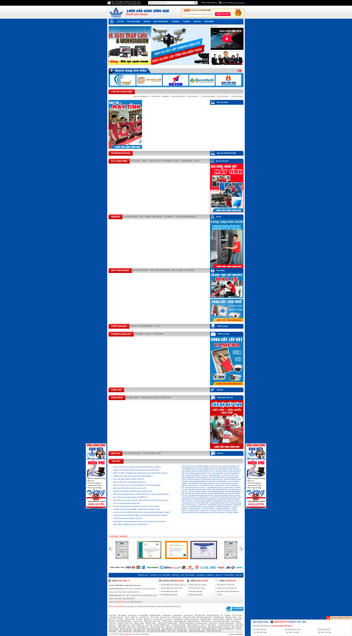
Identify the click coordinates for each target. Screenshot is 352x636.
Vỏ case (138, 619)
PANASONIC (158, 334)
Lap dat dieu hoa (214, 487)
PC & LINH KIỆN (133, 22)
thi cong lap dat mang (197, 491)
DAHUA (148, 334)
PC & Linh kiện (119, 161)
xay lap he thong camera (224, 495)
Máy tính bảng (199, 615)
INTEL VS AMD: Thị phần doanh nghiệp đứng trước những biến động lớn (140, 473)
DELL (177, 161)
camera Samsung (222, 509)
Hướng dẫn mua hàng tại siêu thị (173, 585)
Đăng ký (214, 3)
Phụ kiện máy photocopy (196, 627)
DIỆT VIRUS (166, 398)
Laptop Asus (177, 615)
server (127, 617)
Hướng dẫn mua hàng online (171, 588)
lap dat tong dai (203, 497)
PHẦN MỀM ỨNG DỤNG (150, 398)
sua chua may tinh (215, 474)
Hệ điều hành (181, 631)
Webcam (228, 619)
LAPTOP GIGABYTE (140, 96)
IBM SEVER (157, 217)
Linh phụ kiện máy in (225, 625)
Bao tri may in (218, 479)
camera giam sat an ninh (219, 503)
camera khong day (215, 505)
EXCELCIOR (154, 161)
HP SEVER (168, 217)
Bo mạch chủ (164, 617)
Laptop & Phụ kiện (121, 92)
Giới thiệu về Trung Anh (225, 585)
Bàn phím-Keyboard (204, 617)
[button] (200, 62)
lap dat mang (190, 489)
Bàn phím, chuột (188, 617)
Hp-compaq (121, 615)
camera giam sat (219, 501)
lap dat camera (201, 493)
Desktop (227, 615)
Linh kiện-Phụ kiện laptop (155, 631)
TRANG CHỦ (143, 575)
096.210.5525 (293, 632)
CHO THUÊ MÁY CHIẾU (152, 453)
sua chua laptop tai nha (205, 470)
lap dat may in (194, 485)
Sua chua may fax (193, 476)
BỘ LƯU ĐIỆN (177, 270)
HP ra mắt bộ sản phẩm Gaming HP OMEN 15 (130, 497)
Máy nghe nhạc (138, 631)
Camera (189, 501)
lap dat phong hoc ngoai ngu (205, 499)
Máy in (203, 625)
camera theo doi (202, 503)
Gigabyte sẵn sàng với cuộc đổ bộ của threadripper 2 (133, 476)
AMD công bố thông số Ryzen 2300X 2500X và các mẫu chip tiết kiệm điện (141, 494)
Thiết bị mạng (166, 621)
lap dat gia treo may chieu (195, 487)
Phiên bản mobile (195, 595)
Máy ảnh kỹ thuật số (209, 629)
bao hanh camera (188, 513)
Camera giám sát (123, 625)
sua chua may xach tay (223, 470)
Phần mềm (117, 398)
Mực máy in (211, 625)
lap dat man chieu (222, 485)
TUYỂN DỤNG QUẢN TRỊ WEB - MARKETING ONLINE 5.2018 (136, 509)
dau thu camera (218, 513)
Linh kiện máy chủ (115, 617)
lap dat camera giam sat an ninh (201, 495)
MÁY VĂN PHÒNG (161, 22)
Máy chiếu (121, 627)
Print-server (212, 623)
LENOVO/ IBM (187, 161)
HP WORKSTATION (120, 153)
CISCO (157, 326)
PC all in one (236, 615)
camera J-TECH (217, 511)
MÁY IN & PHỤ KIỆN (140, 270)
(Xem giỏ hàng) (239, 3)
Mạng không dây (179, 621)
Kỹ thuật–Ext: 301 (324, 629)
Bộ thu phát (205, 621)
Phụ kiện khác (205, 619)
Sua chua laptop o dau (204, 468)
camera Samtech (195, 507)
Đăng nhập (205, 3)
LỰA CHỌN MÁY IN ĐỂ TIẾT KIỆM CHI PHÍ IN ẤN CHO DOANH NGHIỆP (140, 515)
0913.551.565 (326, 632)
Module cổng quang (226, 623)
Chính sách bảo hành (197, 588)
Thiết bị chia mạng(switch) (166, 623)
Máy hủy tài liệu (125, 629)
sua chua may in (205, 472)
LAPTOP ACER (223, 96)
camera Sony (193, 511)
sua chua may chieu (219, 472)
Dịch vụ (115, 453)
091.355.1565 (261, 632)
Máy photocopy (179, 627)
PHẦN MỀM (208, 22)
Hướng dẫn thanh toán (169, 591)
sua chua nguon (202, 478)
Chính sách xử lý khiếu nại (227, 588)
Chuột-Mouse (218, 617)
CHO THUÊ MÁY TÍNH (131, 453)
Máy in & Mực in (192, 625)
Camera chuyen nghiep (202, 501)
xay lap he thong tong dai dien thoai (223, 497)
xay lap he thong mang (215, 491)
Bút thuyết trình (142, 627)
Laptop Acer (166, 615)
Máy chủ (134, 617)
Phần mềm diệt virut (213, 631)
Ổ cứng (119, 619)
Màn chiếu (130, 627)
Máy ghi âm (127, 631)
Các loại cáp (136, 621)
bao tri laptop (206, 479)
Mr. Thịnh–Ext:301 (260, 629)
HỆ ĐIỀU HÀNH (132, 398)
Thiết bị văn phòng (178, 625)
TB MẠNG (175, 22)
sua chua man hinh (216, 478)
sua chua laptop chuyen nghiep (227, 468)
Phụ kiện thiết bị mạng (161, 625)
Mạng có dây (138, 623)
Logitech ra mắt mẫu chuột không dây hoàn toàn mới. (133, 491)
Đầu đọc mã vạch (180, 629)
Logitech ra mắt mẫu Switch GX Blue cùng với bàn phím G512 (136, 470)
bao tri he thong (230, 479)
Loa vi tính (167, 619)
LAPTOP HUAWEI (208, 96)
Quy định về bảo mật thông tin (228, 591)
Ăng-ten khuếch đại (125, 623)
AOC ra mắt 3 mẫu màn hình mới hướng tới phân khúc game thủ (137, 467)
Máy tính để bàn (212, 615)
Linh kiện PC (143, 617)
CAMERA (186, 22)
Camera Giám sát (121, 334)
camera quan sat (188, 503)
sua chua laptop (229, 466)
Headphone (178, 619)
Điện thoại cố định (153, 629)
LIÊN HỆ (239, 575)
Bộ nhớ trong (176, 617)
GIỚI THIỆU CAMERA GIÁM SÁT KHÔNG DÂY (130, 524)
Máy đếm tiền (166, 629)
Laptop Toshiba (154, 615)
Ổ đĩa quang (128, 619)
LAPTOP (120, 22)
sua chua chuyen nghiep (199, 466)
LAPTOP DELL (193, 96)
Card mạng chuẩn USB (220, 621)
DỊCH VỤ (197, 22)
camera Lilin (205, 511)
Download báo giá (196, 591)
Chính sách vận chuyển (197, 585)
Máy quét (169, 627)
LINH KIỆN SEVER (130, 217)
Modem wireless (193, 621)
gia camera (227, 505)
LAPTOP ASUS (237, 96)
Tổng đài (116, 390)
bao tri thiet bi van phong (198, 483)
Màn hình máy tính (191, 619)
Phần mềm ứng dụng (196, 631)
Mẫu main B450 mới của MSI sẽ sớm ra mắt (129, 488)
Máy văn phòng (120, 270)
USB (119, 631)
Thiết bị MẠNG (119, 326)
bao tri (184, 479)
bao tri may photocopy (218, 481)
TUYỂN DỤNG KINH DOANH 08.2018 (127, 518)
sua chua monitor (231, 478)
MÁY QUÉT (189, 270)
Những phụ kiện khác (151, 621)
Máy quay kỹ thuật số (225, 629)
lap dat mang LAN (220, 489)
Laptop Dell (132, 615)
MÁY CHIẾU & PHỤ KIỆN (160, 270)
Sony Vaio (112, 615)
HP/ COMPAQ (167, 161)
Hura (239, 634)
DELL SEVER (145, 217)
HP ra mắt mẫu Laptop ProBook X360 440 (128, 479)
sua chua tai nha (188, 470)
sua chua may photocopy (210, 476)
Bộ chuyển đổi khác (123, 621)
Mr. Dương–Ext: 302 (292, 629)
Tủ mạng (148, 625)
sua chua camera (231, 511)
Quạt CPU (146, 619)
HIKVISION (138, 334)
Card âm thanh (218, 619)
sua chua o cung (228, 476)
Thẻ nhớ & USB (193, 629)
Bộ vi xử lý (154, 617)
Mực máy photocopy (215, 627)
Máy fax (226, 627)
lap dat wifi (190, 493)
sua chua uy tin (216, 466)
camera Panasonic (223, 507)
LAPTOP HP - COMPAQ (160, 96)
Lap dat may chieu (207, 485)
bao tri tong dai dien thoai (199, 481)
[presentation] (107, 44)
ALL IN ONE (135, 161)
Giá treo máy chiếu (156, 627)
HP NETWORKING (145, 326)
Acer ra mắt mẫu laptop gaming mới (126, 503)
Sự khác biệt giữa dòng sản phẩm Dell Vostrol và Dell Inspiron (136, 506)
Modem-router (150, 623)
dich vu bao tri (214, 483)
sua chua (185, 466)
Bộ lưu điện (113, 629)
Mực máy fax (236, 627)
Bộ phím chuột (230, 617)
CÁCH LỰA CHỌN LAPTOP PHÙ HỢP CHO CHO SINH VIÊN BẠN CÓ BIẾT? (141, 512)
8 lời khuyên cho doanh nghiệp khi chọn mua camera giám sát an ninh (139, 521)
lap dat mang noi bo (204, 489)
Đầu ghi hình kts (137, 625)
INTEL (144, 161)
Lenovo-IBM (142, 615)
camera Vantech (208, 509)
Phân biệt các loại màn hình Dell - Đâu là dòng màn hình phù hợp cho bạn (140, 500)
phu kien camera (232, 513)
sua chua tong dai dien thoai (196, 474)
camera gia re (192, 505)
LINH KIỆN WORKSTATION (185, 217)
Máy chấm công (138, 629)
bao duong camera (204, 513)
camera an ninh (233, 501)
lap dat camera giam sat (217, 493)
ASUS (197, 161)
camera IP (202, 505)
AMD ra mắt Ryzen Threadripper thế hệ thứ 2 (130, 482)
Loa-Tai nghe (157, 619)
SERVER (146, 22)
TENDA (133, 326)
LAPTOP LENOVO (178, 96)
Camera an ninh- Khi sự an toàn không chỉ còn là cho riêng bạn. (137, 485)
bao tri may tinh (194, 479)
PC (221, 615)
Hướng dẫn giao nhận (169, 595)
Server (115, 217)
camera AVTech (209, 507)
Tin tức (116, 461)
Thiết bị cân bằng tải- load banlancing (192, 623)
